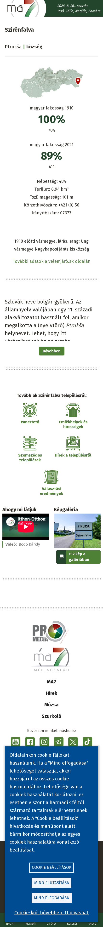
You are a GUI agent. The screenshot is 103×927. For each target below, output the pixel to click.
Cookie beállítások (51, 867)
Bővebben (52, 351)
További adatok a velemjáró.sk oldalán (52, 261)
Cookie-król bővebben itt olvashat (51, 913)
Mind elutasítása (51, 882)
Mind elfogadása (51, 897)
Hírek (51, 693)
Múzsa (51, 705)
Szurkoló (51, 716)
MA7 (51, 682)
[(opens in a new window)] (15, 742)
